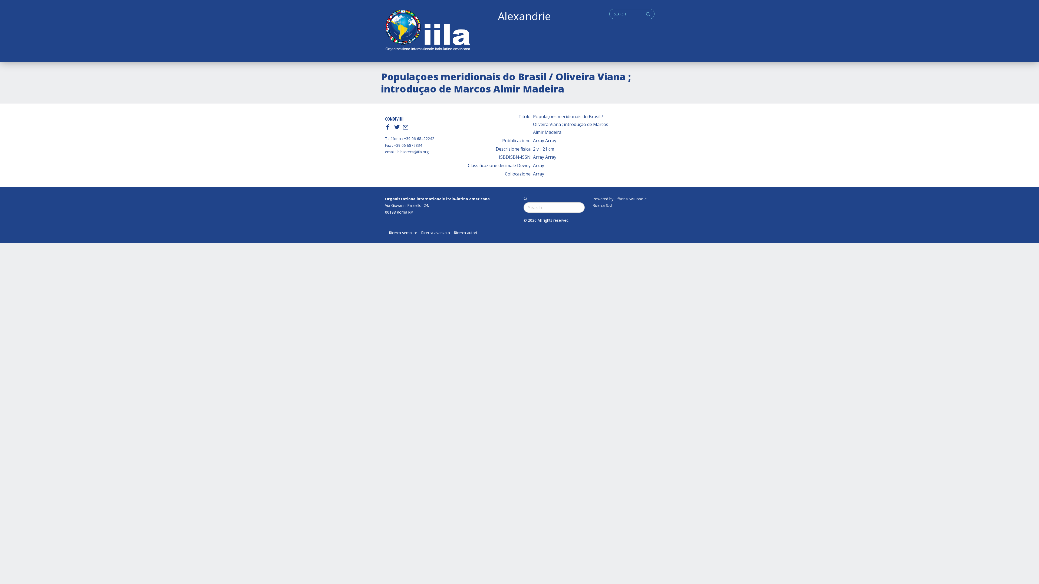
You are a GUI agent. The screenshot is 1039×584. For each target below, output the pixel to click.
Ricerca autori (465, 233)
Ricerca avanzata (435, 233)
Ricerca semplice (403, 233)
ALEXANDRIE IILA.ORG (427, 31)
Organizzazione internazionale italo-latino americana (437, 198)
